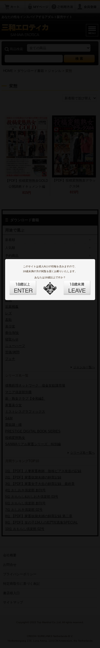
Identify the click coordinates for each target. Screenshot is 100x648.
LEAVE (71, 284)
